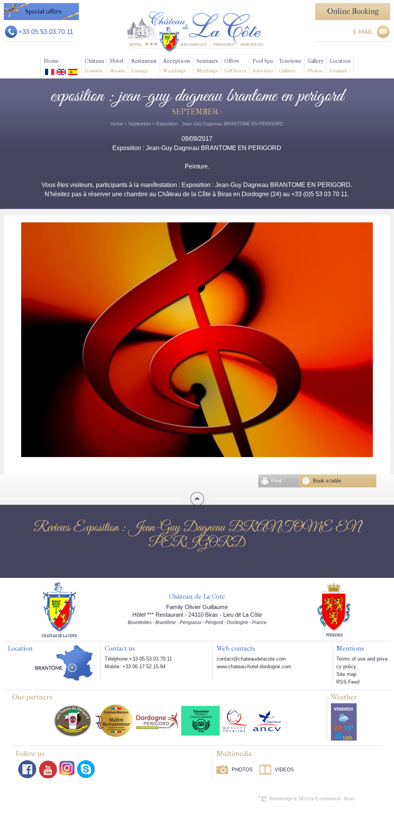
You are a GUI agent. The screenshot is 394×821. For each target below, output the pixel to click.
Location (340, 65)
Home (51, 61)
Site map (346, 674)
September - (197, 111)
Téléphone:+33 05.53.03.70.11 (138, 659)
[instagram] (67, 768)
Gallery (315, 65)
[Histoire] (59, 609)
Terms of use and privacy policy (361, 662)
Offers (235, 65)
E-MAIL (363, 31)
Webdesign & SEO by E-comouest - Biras (312, 798)
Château (94, 65)
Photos (242, 770)
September (139, 124)
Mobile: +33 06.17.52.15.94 (135, 666)
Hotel (117, 65)
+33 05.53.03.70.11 (45, 31)
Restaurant (144, 65)
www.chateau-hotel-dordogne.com (254, 666)
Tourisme (290, 65)
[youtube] (48, 769)
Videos (284, 770)
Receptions (176, 65)
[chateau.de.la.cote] (86, 769)
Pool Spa (262, 65)
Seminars (207, 65)
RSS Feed (347, 682)
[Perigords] (334, 609)
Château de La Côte (197, 596)
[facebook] (27, 769)
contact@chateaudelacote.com (251, 659)
